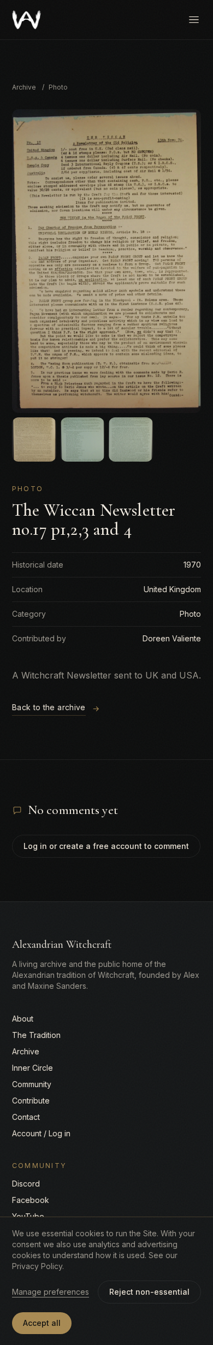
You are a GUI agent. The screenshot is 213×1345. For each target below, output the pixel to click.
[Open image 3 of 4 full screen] (83, 439)
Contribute (31, 1100)
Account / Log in (41, 1133)
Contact (26, 1117)
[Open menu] (194, 20)
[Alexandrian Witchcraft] (26, 20)
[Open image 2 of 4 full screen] (34, 439)
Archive (24, 87)
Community (31, 1084)
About (22, 1018)
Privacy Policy (37, 1266)
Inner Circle (32, 1067)
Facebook (30, 1200)
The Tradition (36, 1035)
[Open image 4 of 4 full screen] (131, 439)
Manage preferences (50, 1291)
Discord (26, 1183)
